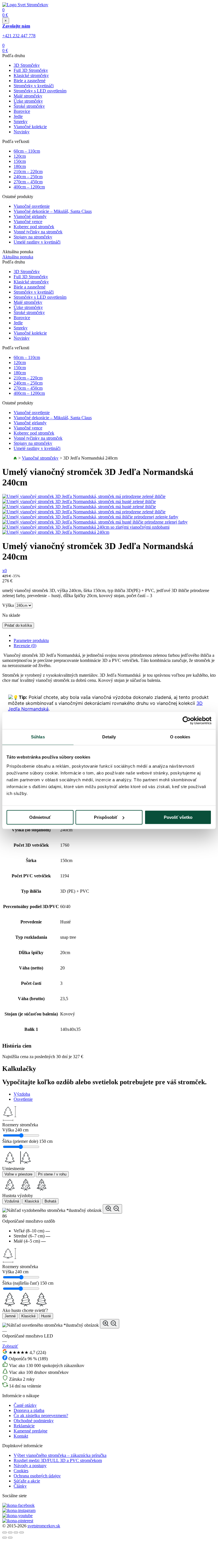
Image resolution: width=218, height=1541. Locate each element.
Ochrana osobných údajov (37, 1475)
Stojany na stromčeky (33, 236)
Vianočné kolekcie (30, 126)
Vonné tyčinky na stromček (38, 231)
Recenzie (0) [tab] (25, 645)
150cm (20, 161)
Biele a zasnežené (29, 80)
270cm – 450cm (28, 181)
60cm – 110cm (27, 151)
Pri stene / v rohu (52, 1174)
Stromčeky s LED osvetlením (40, 90)
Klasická (32, 1201)
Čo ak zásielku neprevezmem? (41, 1415)
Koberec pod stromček (34, 226)
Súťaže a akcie (27, 1480)
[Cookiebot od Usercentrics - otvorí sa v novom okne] (186, 720)
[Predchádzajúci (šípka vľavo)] (4, 1537)
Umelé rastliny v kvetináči (37, 242)
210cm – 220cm (28, 171)
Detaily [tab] (109, 736)
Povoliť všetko (178, 817)
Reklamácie (24, 1425)
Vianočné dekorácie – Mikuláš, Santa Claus (53, 211)
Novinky (22, 131)
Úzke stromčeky (28, 101)
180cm (20, 166)
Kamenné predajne (30, 1430)
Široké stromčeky (29, 106)
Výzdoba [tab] (22, 1094)
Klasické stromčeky (31, 75)
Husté (46, 1316)
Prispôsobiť (106, 817)
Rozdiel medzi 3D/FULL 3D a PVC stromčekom (58, 1460)
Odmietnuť (40, 817)
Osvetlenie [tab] (23, 1099)
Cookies (21, 1470)
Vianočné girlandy (30, 216)
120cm (20, 156)
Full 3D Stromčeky (31, 70)
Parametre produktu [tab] (31, 640)
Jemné (10, 1316)
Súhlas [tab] (38, 736)
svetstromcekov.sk (44, 1525)
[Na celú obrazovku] (16, 1532)
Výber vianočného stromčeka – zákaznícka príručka (60, 1455)
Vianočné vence (28, 221)
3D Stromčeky (27, 65)
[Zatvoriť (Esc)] (4, 1532)
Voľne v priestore (18, 1174)
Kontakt (21, 1436)
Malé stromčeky (28, 96)
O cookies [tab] (180, 736)
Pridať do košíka (18, 625)
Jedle (18, 116)
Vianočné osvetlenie (32, 206)
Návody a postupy (30, 1465)
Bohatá (50, 1201)
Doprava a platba (29, 1410)
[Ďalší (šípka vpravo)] (10, 1537)
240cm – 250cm (28, 176)
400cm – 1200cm (29, 186)
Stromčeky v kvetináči (34, 85)
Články (20, 1486)
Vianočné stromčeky (40, 458)
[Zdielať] (10, 1532)
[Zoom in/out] (21, 1532)
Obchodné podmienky (34, 1420)
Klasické (28, 1316)
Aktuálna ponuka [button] (17, 256)
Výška (8, 605)
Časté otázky (25, 1405)
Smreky (21, 121)
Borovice (22, 111)
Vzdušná (12, 1201)
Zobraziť (10, 1346)
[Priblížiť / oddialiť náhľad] (112, 1209)
